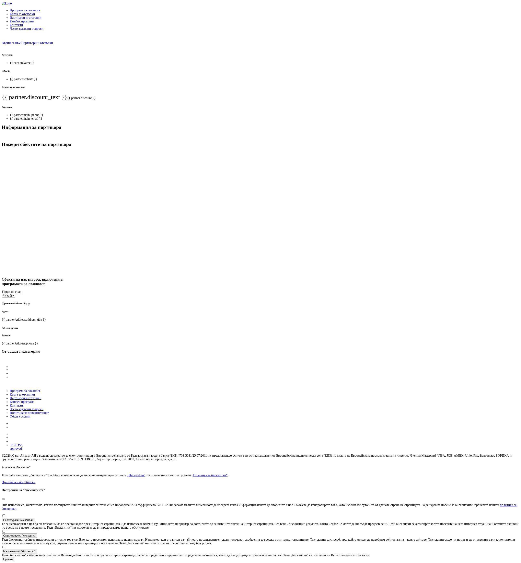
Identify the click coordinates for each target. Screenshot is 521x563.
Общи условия (20, 416)
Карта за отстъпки (22, 14)
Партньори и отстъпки (25, 17)
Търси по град (11, 291)
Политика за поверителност (29, 412)
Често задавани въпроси (26, 28)
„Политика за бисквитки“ (210, 475)
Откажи (29, 482)
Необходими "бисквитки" (18, 519)
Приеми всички (13, 482)
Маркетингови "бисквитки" (19, 551)
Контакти (16, 25)
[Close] (3, 499)
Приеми (8, 559)
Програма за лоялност (25, 10)
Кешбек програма (22, 21)
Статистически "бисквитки (19, 535)
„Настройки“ (136, 475)
